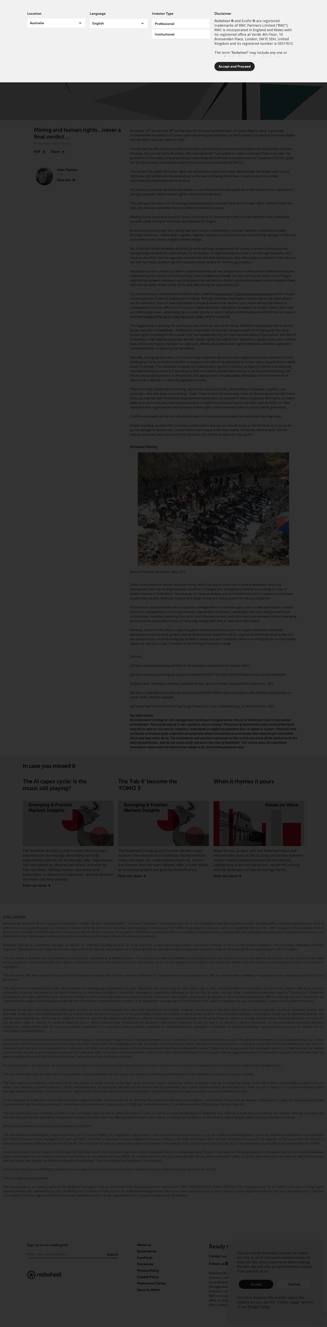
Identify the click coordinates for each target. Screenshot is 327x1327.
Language (98, 13)
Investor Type (162, 13)
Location (34, 13)
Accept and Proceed (235, 66)
